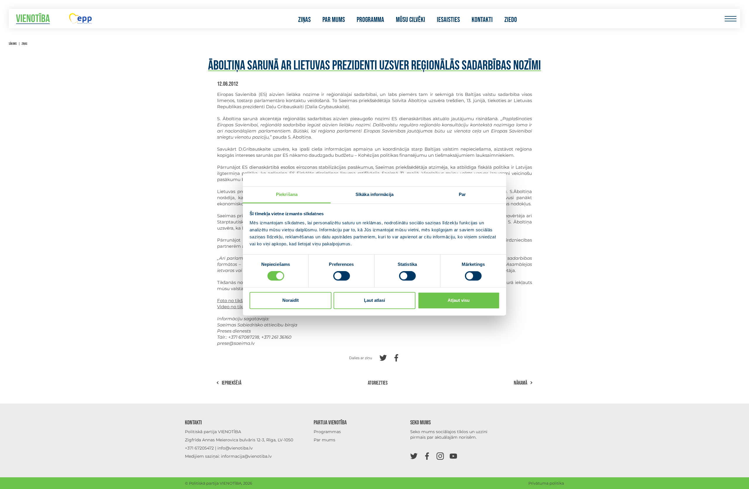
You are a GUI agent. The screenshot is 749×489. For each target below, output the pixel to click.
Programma (370, 19)
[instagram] (440, 455)
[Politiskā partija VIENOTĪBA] (33, 18)
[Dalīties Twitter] (383, 357)
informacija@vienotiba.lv (246, 456)
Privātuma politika (546, 483)
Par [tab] (462, 194)
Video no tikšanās (236, 306)
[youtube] (453, 455)
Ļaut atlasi (374, 300)
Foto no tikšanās (235, 300)
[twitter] (413, 455)
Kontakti (482, 19)
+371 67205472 (199, 448)
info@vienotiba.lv (235, 448)
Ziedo (510, 19)
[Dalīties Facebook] (396, 357)
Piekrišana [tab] (287, 194)
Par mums (333, 19)
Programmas (327, 431)
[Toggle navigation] (730, 18)
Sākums (13, 44)
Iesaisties (448, 19)
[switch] (341, 276)
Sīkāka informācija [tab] (374, 194)
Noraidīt (290, 300)
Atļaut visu (459, 300)
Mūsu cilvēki (410, 19)
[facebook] (427, 455)
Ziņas (304, 19)
